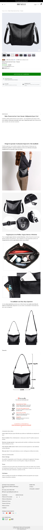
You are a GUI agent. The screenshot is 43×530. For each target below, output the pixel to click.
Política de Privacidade (7, 497)
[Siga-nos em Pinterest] (19, 497)
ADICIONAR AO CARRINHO (21, 74)
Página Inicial (4, 10)
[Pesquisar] (4, 4)
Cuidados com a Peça (7, 431)
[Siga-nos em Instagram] (17, 497)
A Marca (31, 486)
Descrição (5, 114)
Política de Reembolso (7, 499)
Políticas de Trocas (6, 501)
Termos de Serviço (6, 503)
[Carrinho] (40, 4)
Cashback (4, 507)
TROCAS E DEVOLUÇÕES (8, 454)
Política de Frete (5, 505)
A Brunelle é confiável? (34, 489)
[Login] (38, 4)
